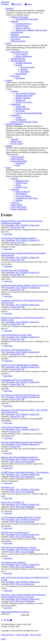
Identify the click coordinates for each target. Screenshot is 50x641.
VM (22, 227)
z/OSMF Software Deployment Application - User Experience (25, 472)
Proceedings (10, 225)
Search (6, 4)
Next (27, 612)
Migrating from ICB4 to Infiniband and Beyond (19, 457)
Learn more (7, 234)
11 (19, 612)
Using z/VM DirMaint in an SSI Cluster (16, 335)
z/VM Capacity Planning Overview (14, 427)
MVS (12, 462)
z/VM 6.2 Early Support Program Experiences (18, 238)
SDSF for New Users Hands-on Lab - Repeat (18, 547)
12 (20, 612)
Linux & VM (15, 227)
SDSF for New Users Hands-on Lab (15, 532)
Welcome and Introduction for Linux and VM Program (22, 442)
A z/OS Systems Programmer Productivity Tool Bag (21, 517)
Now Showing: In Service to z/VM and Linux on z (20, 395)
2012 (18, 225)
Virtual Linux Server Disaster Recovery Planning (20, 365)
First (2, 612)
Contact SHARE (22, 635)
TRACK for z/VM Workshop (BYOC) (16, 350)
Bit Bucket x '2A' (7, 487)
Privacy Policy (35, 635)
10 (17, 612)
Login (29, 4)
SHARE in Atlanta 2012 (30, 225)
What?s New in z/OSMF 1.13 (12, 502)
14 (24, 612)
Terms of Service (7, 635)
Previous (7, 612)
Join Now (18, 4)
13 (22, 612)
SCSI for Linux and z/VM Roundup (15, 270)
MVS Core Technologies (24, 462)
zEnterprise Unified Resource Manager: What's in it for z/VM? (25, 285)
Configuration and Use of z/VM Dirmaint (17, 380)
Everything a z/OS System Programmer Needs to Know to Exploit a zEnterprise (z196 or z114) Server (23, 596)
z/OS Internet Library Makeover (13, 562)
